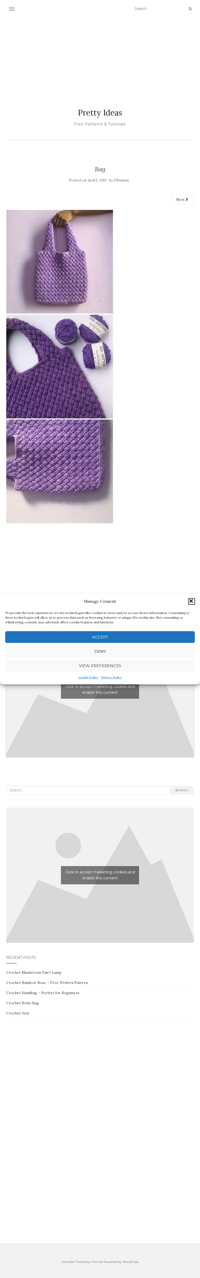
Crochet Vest (17, 1013)
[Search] (190, 9)
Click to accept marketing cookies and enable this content (100, 689)
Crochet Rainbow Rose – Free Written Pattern (47, 982)
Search (181, 790)
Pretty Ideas (100, 113)
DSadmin (121, 180)
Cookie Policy (88, 677)
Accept (100, 637)
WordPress (130, 1262)
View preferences (100, 665)
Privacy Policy (111, 677)
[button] (192, 601)
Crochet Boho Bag (22, 1003)
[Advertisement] (100, 56)
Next (181, 199)
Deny (100, 651)
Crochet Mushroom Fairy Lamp (33, 972)
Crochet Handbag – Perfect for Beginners (42, 992)
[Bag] (59, 366)
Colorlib (97, 1262)
